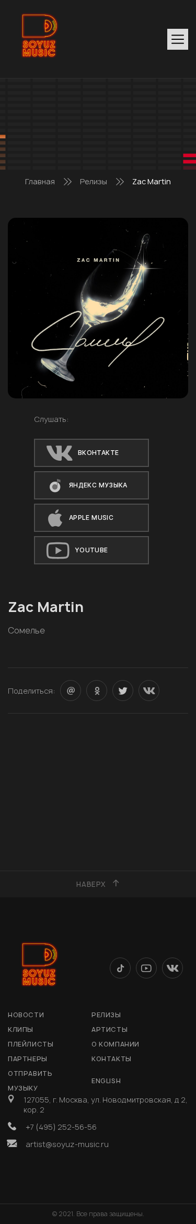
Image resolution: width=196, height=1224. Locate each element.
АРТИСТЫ (109, 1029)
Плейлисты (30, 1044)
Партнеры (28, 1058)
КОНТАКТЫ (111, 1058)
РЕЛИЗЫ (106, 1014)
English (106, 1080)
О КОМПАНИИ (115, 1044)
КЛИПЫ (20, 1029)
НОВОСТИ (26, 1014)
